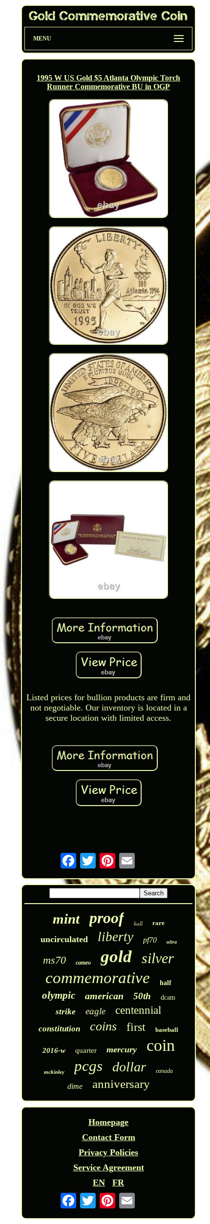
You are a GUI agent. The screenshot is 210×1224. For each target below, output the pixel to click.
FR (118, 1182)
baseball (166, 1029)
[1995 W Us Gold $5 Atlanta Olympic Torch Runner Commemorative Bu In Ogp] (108, 159)
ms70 (54, 960)
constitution (59, 1028)
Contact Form (108, 1137)
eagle (95, 1011)
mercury (121, 1049)
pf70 (150, 940)
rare (158, 923)
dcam (168, 997)
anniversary (121, 1083)
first (136, 1027)
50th (142, 996)
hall (138, 923)
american (104, 995)
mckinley (54, 1072)
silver (158, 958)
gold (116, 956)
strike (66, 1011)
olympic (58, 995)
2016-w (53, 1050)
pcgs (88, 1065)
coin (161, 1045)
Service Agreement (108, 1167)
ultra (172, 942)
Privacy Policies (108, 1152)
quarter (86, 1050)
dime (75, 1086)
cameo (83, 962)
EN (99, 1182)
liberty (115, 936)
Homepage (108, 1122)
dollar (129, 1066)
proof (106, 918)
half (165, 983)
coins (103, 1026)
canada (164, 1070)
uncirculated (64, 939)
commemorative (97, 978)
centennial (138, 1010)
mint (66, 919)
